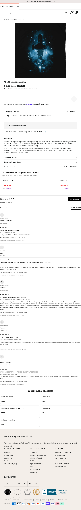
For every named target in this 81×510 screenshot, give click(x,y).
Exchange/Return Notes (12, 162)
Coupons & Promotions (62, 461)
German (44, 500)
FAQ (31, 466)
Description (8, 139)
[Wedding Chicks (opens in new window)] (7, 492)
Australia (52, 500)
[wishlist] (71, 12)
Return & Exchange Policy (38, 455)
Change (72, 111)
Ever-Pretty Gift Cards (62, 464)
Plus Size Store (62, 500)
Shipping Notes (10, 157)
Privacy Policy (8, 455)
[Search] (10, 13)
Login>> (8, 188)
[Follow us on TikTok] (36, 484)
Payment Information (36, 464)
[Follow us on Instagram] (19, 484)
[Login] (66, 13)
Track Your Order (35, 461)
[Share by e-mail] (14, 166)
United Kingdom (27, 500)
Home (6, 19)
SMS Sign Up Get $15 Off (63, 453)
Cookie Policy (8, 458)
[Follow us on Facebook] (7, 484)
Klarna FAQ (33, 472)
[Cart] (76, 13)
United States (16, 500)
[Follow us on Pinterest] (24, 484)
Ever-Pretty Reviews (10, 461)
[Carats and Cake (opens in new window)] (17, 492)
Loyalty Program (60, 455)
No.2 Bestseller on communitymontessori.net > (20, 89)
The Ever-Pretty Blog (10, 464)
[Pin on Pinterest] (7, 166)
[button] (74, 99)
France (37, 500)
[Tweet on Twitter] (11, 166)
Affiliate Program (60, 466)
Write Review (74, 199)
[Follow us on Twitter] (13, 484)
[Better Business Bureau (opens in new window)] (55, 492)
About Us (7, 453)
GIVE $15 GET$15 (60, 458)
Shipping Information (36, 458)
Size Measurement (35, 469)
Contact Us (33, 453)
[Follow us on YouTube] (30, 484)
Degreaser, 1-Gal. (8, 181)
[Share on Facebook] (4, 166)
